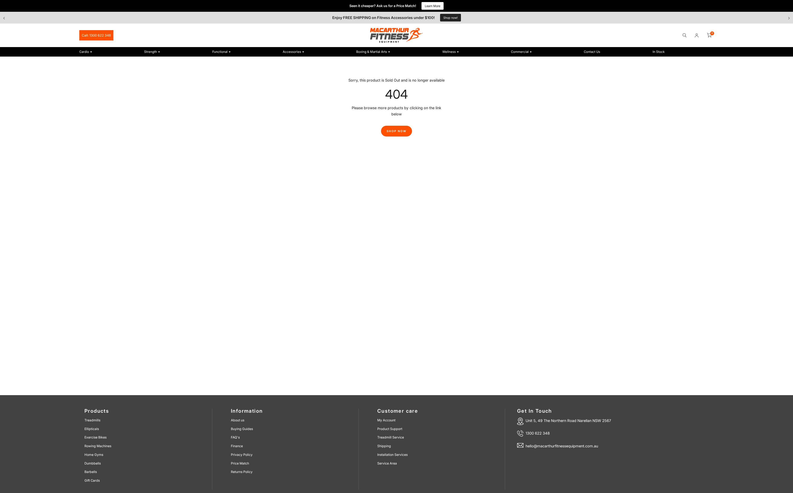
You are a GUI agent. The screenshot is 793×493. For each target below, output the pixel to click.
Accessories (292, 52)
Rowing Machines (97, 446)
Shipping (384, 446)
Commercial (520, 52)
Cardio (84, 52)
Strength (150, 52)
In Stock (659, 52)
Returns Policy (242, 472)
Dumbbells (92, 463)
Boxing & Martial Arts (371, 52)
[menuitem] (110, 52)
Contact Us (592, 52)
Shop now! (450, 17)
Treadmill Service (390, 437)
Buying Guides (242, 429)
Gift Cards (92, 480)
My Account (386, 420)
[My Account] (697, 35)
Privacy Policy (242, 455)
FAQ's (235, 437)
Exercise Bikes (95, 437)
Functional (220, 52)
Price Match (240, 463)
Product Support (389, 429)
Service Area (387, 463)
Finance (237, 446)
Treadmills (92, 420)
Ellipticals (91, 429)
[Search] (684, 35)
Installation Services (392, 455)
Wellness (449, 52)
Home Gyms (93, 455)
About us (237, 420)
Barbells (90, 472)
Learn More (432, 6)
